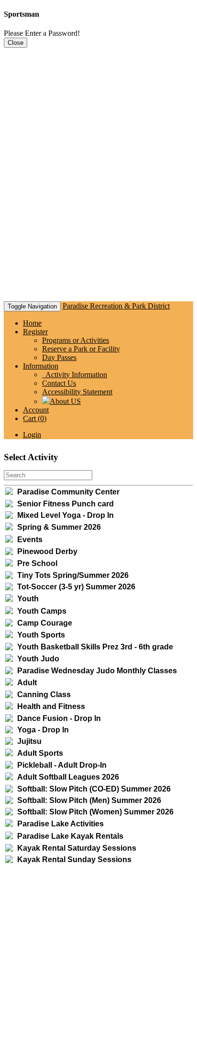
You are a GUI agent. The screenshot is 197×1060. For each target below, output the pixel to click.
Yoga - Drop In (43, 730)
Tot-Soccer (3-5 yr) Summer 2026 (76, 587)
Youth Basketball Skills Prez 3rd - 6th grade (95, 647)
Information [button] (40, 366)
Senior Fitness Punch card (65, 504)
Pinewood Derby (47, 551)
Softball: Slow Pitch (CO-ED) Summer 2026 (94, 789)
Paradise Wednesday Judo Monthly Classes (97, 671)
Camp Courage (44, 623)
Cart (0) (34, 418)
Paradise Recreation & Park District (116, 306)
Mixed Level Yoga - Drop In (65, 515)
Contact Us (59, 383)
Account (36, 410)
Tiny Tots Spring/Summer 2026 (73, 575)
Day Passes (59, 357)
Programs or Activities (75, 340)
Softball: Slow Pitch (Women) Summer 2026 (95, 812)
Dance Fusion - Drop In (59, 718)
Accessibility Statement (77, 392)
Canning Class (44, 694)
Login (32, 435)
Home (32, 323)
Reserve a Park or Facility (81, 349)
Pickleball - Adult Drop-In (62, 765)
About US (65, 401)
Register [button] (35, 332)
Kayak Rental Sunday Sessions (74, 859)
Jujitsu (29, 741)
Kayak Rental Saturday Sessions (76, 848)
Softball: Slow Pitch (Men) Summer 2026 (89, 800)
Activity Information (74, 374)
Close (15, 42)
